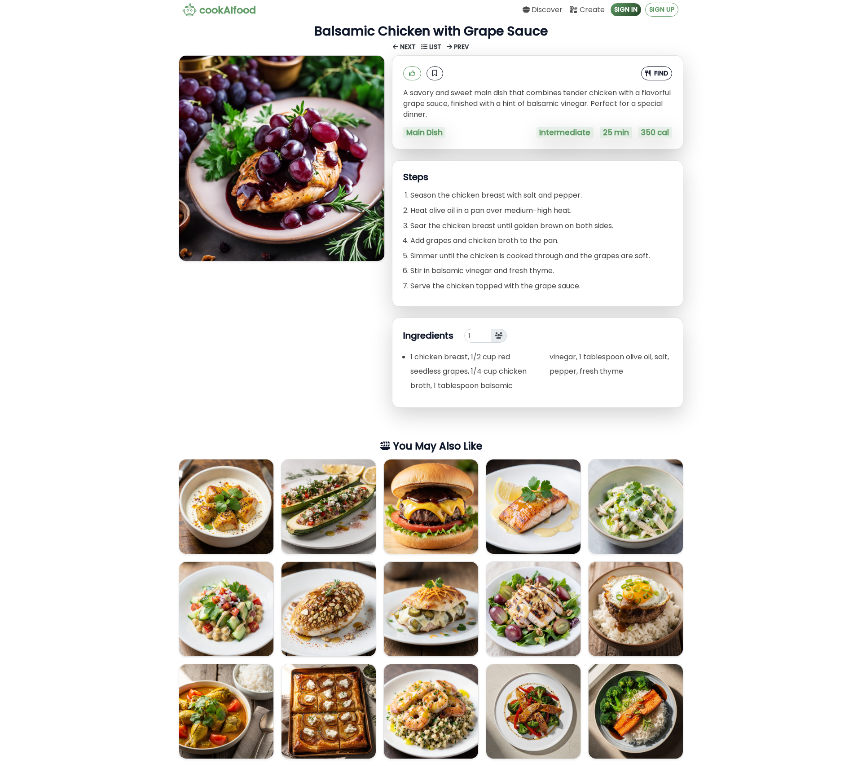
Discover (546, 9)
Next (408, 47)
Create (591, 9)
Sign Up (661, 9)
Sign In (626, 9)
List (435, 47)
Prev (460, 47)
